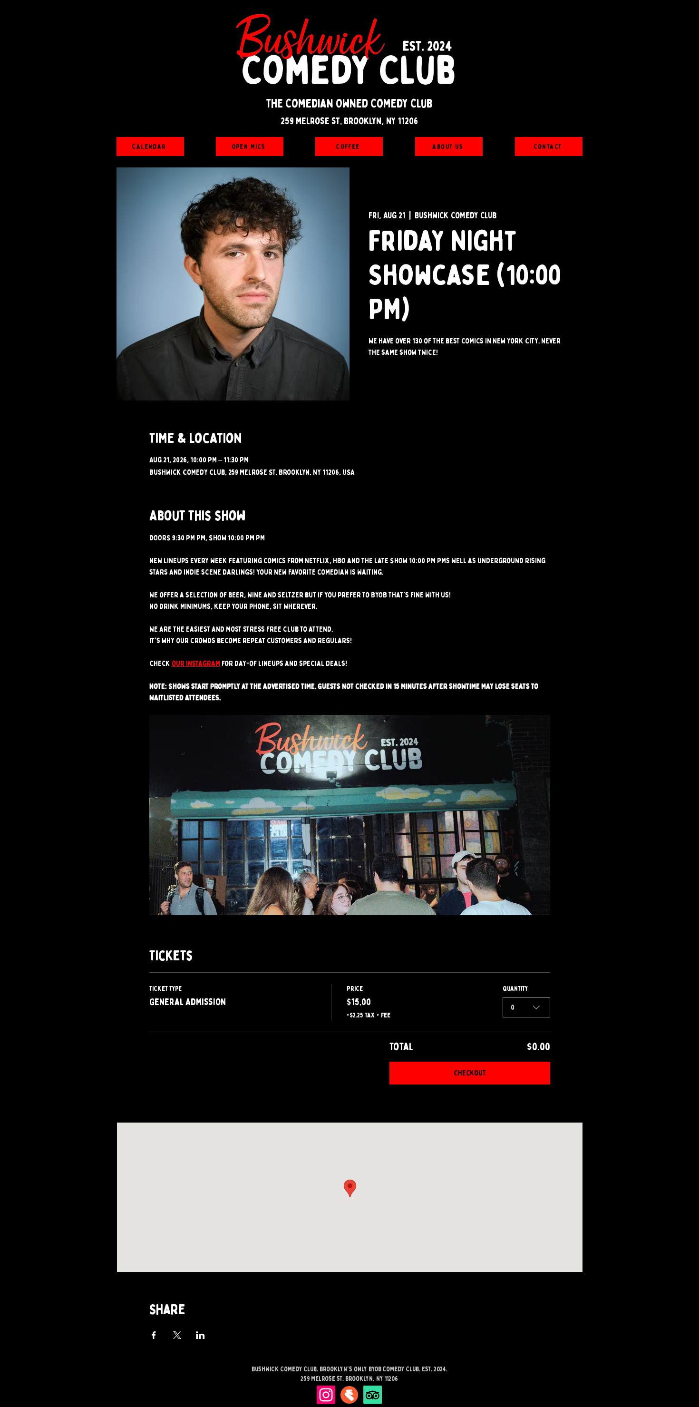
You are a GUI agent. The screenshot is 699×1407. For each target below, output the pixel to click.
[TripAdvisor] (372, 1395)
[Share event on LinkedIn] (200, 1335)
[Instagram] (326, 1395)
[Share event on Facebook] (153, 1335)
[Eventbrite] (349, 1395)
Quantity (515, 989)
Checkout (470, 1073)
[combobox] (526, 1007)
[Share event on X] (177, 1335)
